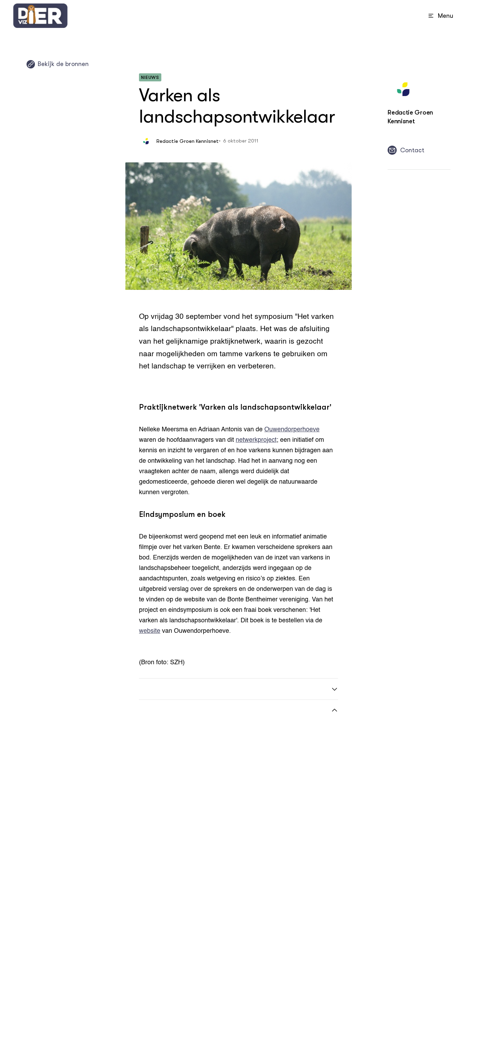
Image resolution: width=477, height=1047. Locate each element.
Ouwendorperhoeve (292, 429)
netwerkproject (256, 440)
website (149, 631)
